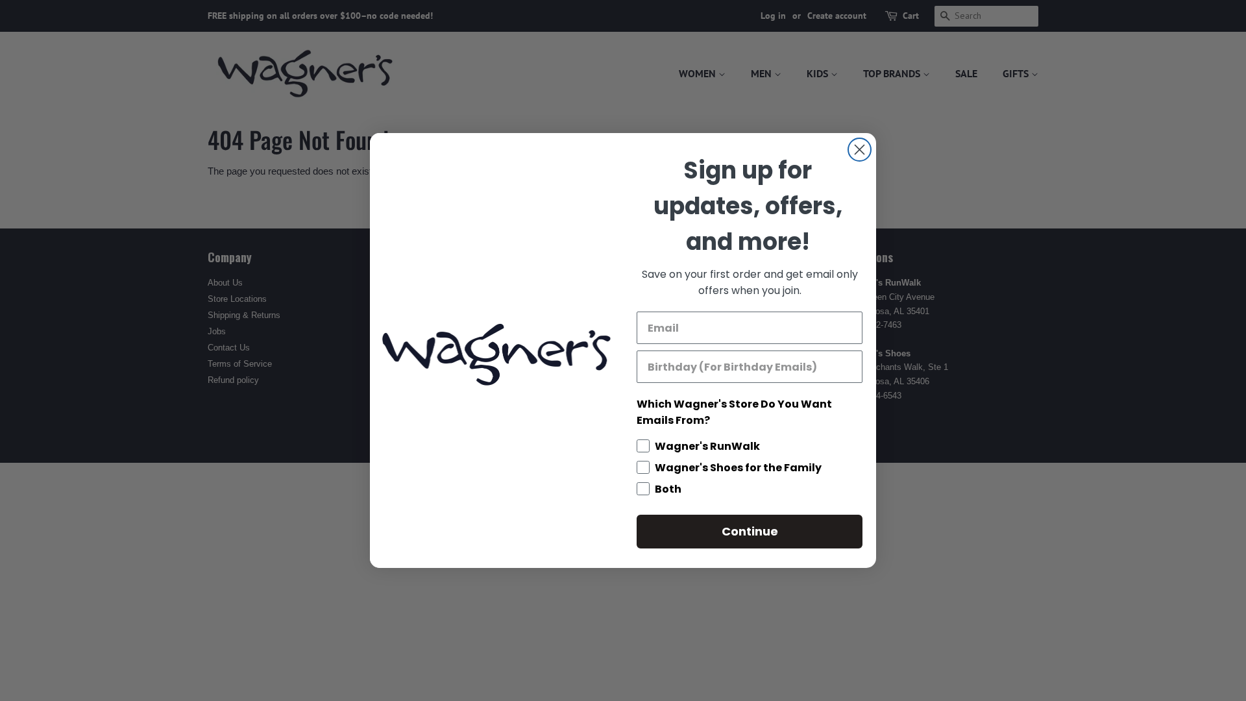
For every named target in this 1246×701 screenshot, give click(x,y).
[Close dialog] (859, 149)
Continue (750, 531)
